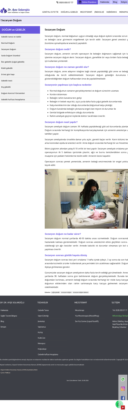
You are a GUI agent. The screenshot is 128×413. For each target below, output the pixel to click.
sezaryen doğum (66, 292)
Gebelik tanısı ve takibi (11, 37)
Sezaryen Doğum (8, 49)
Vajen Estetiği (43, 316)
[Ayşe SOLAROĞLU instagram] (123, 389)
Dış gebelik (6, 87)
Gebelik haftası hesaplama (13, 99)
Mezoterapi (86, 12)
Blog (2, 321)
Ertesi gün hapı (7, 74)
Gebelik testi (6, 80)
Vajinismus (111, 12)
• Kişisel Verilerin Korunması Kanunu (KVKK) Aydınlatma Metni (18, 370)
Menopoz (41, 343)
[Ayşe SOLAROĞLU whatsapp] (123, 379)
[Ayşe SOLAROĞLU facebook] (123, 398)
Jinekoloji (99, 12)
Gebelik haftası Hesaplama (48, 354)
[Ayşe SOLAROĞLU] (15, 15)
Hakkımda (4, 310)
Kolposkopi (42, 349)
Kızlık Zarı (41, 338)
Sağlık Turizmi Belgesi (9, 316)
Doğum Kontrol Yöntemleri (13, 93)
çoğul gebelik (56, 292)
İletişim (3, 327)
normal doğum (69, 36)
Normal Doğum (8, 43)
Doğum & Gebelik (69, 12)
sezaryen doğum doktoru (80, 292)
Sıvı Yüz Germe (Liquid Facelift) (87, 321)
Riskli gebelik (6, 68)
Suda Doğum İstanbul (10, 55)
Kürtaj (40, 332)
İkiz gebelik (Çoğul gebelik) (12, 62)
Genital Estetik (50, 12)
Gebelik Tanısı (43, 310)
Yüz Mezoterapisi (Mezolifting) (87, 316)
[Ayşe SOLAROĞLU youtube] (123, 407)
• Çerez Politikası (5, 372)
